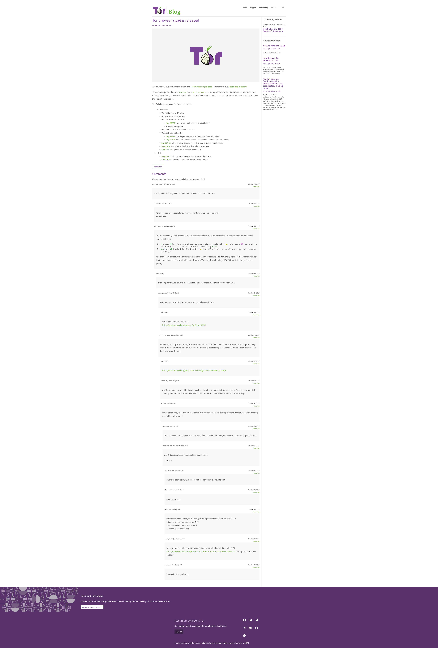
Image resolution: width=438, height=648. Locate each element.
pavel (267, 91)
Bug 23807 (165, 156)
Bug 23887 (170, 123)
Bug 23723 (170, 136)
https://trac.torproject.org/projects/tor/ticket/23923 (184, 325)
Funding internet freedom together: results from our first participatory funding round (273, 83)
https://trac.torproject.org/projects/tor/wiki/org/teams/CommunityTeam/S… (195, 370)
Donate (281, 7)
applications (158, 167)
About (245, 7)
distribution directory (237, 86)
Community (263, 7)
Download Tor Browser (91, 607)
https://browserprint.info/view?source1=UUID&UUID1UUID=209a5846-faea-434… (201, 551)
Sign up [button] (179, 632)
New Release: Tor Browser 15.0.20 (271, 59)
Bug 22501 (165, 149)
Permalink (256, 187)
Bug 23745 (165, 143)
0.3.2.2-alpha (198, 92)
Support (253, 7)
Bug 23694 (165, 146)
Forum (273, 7)
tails (266, 49)
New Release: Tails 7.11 (274, 45)
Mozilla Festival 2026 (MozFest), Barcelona (273, 30)
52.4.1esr (182, 92)
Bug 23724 (170, 139)
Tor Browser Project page (201, 86)
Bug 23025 (165, 159)
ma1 (266, 63)
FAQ (248, 643)
